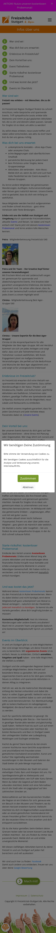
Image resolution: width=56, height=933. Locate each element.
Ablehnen (28, 487)
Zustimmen (28, 478)
